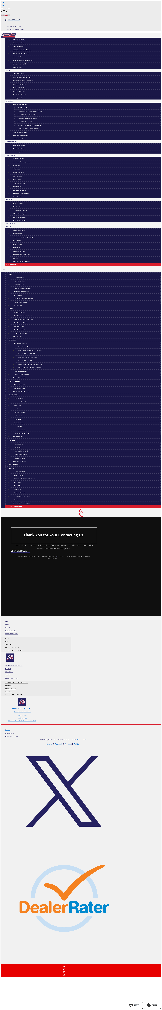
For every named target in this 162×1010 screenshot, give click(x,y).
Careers (15, 258)
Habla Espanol (17, 233)
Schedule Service (18, 158)
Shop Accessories (18, 172)
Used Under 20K (18, 87)
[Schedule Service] (64, 972)
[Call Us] (64, 966)
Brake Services (17, 196)
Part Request (17, 186)
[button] (81, 269)
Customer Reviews (19, 251)
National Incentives (19, 138)
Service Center (17, 176)
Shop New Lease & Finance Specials (29, 128)
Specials (9, 101)
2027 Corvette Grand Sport (22, 50)
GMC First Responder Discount (23, 60)
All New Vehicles (19, 277)
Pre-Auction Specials (19, 94)
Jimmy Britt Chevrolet (13, 665)
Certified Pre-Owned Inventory (23, 80)
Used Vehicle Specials (20, 132)
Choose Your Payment (20, 213)
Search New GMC (18, 46)
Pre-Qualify (17, 206)
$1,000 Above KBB (13, 264)
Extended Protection (19, 220)
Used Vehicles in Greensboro (22, 77)
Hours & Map (17, 244)
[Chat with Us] (64, 975)
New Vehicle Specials (20, 104)
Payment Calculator (19, 217)
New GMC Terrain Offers (26, 122)
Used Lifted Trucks (19, 148)
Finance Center (18, 203)
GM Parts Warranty (19, 183)
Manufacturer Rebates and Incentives (30, 125)
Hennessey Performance (21, 53)
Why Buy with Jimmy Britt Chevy (23, 237)
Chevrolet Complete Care (21, 193)
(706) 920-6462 (59, 556)
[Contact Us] (81, 515)
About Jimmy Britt (19, 230)
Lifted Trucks (11, 142)
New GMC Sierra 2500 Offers (27, 118)
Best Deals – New (23, 108)
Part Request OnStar (19, 190)
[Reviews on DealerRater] (64, 959)
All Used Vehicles (18, 73)
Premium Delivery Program (21, 261)
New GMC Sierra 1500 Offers (27, 115)
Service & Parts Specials (20, 135)
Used (8, 70)
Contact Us (16, 247)
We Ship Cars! (17, 67)
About (8, 227)
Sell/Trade (13, 465)
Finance (9, 200)
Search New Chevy (19, 43)
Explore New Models (19, 64)
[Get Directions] (64, 969)
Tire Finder (16, 169)
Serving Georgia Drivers (22, 712)
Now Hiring (16, 240)
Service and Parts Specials (21, 162)
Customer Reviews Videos (21, 254)
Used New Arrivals (19, 91)
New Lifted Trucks (19, 145)
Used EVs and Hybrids (20, 84)
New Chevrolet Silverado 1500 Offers (30, 111)
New (10, 274)
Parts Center (17, 179)
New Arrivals (17, 57)
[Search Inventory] (81, 511)
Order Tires (16, 165)
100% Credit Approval (20, 210)
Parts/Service (12, 155)
